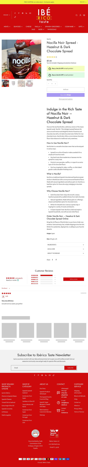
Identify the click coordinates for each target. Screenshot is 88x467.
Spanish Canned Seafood (27, 392)
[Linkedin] (26, 13)
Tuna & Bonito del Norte (27, 405)
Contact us (64, 412)
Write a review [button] (73, 279)
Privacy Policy (78, 409)
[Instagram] (22, 13)
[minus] (48, 83)
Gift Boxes (5, 412)
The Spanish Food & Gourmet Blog (45, 398)
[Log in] (80, 15)
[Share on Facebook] (52, 260)
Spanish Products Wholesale (45, 393)
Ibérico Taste (46, 462)
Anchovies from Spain (27, 397)
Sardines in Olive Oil (28, 401)
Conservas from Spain (27, 411)
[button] (66, 89)
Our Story (43, 388)
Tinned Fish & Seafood (8, 402)
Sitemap (42, 415)
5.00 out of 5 (19, 278)
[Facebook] (15, 13)
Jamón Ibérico (6, 393)
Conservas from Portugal (27, 416)
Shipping (60, 63)
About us (77, 405)
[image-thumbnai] (5, 83)
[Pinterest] (19, 13)
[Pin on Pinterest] (56, 260)
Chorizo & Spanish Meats (9, 396)
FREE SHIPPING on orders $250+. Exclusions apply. (39, 2)
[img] (6, 293)
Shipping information (77, 392)
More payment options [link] (66, 99)
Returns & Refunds (79, 396)
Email (16, 368)
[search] (76, 15)
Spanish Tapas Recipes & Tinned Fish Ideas (45, 404)
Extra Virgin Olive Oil (8, 405)
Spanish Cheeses (7, 399)
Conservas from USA (27, 421)
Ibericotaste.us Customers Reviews (45, 411)
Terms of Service (79, 412)
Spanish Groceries (7, 409)
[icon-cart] (84, 15)
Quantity (49, 80)
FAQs (75, 399)
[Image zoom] (21, 59)
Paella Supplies (6, 415)
